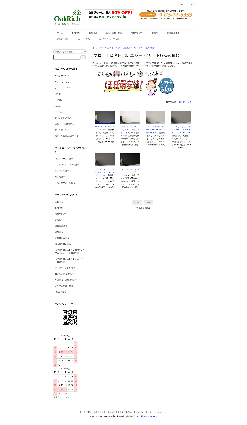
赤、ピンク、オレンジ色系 (67, 164)
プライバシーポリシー (144, 412)
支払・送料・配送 (114, 33)
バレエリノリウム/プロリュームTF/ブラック (130, 172)
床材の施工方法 (62, 238)
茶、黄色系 (60, 176)
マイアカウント (187, 4)
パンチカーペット (63, 76)
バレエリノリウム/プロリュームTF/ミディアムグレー (180, 129)
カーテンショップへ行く (110, 39)
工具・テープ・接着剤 (65, 182)
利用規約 (76, 33)
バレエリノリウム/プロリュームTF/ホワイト (130, 129)
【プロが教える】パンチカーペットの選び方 (70, 260)
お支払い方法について (65, 274)
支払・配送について (96, 412)
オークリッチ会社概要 (65, 268)
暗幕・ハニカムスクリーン (67, 136)
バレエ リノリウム (108, 48)
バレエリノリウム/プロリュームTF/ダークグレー (104, 172)
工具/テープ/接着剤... (64, 124)
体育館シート (61, 100)
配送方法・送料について (66, 280)
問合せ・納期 (63, 39)
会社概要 (93, 33)
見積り (155, 33)
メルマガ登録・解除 (64, 286)
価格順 (182, 102)
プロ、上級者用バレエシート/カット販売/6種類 (136, 48)
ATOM (63, 292)
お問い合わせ (162, 412)
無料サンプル (137, 33)
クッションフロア (63, 118)
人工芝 (58, 106)
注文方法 (59, 202)
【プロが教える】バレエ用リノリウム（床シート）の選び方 (70, 251)
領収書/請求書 (173, 33)
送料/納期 (59, 232)
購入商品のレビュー (64, 244)
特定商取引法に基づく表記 (119, 412)
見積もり (59, 220)
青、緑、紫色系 (62, 170)
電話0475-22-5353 (148, 416)
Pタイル (58, 112)
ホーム (60, 33)
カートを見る (84, 39)
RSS (57, 292)
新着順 (191, 102)
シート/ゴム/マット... (64, 88)
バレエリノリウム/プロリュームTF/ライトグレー (155, 129)
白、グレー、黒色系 (64, 158)
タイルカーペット (63, 130)
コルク (58, 94)
